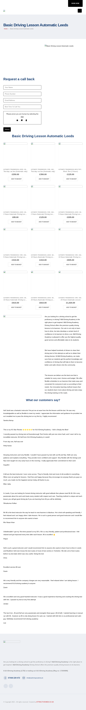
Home (6, 29)
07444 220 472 (14, 678)
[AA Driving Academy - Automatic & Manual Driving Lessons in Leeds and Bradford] (11, 11)
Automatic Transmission (11, 169)
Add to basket (16, 179)
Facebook (6, 686)
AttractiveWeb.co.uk (45, 702)
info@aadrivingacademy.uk (35, 678)
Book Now (75, 3)
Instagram (11, 686)
